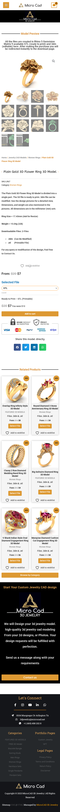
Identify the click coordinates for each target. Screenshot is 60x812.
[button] (53, 61)
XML (13, 804)
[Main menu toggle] (6, 5)
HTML (20, 804)
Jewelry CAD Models (17, 157)
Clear (4, 293)
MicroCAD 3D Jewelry (47, 804)
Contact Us (9, 253)
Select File (15, 426)
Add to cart (30, 314)
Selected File (10, 282)
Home (4, 157)
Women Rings (34, 157)
